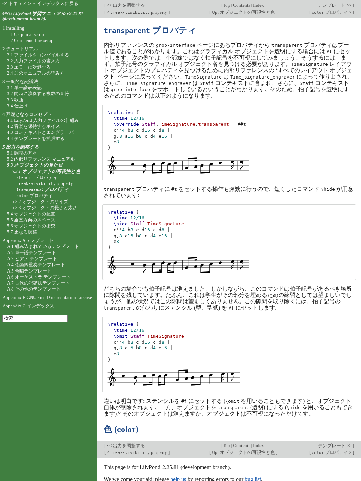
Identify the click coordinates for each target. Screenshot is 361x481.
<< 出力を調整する (126, 5)
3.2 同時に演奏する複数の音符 (38, 93)
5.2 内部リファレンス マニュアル (41, 159)
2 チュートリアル (20, 48)
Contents (241, 5)
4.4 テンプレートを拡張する (36, 138)
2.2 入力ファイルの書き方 (33, 60)
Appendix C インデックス (28, 305)
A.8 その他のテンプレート (34, 289)
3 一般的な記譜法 (20, 81)
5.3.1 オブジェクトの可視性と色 (46, 171)
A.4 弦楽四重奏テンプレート (36, 264)
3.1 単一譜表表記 (24, 87)
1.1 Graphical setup (25, 34)
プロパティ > (332, 12)
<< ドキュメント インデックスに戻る (40, 3)
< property (137, 12)
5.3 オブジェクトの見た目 (35, 165)
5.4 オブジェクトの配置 (31, 214)
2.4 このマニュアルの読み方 (36, 73)
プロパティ (36, 177)
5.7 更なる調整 (22, 232)
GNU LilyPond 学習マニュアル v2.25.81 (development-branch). (43, 16)
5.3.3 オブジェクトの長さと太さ (44, 207)
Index (258, 5)
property (44, 183)
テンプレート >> (335, 5)
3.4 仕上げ (17, 105)
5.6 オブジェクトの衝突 (31, 226)
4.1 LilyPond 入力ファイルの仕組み (43, 120)
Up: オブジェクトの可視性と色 (243, 12)
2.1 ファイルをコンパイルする (38, 54)
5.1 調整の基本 (22, 153)
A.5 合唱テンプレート (29, 271)
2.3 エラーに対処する (29, 67)
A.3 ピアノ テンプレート (32, 258)
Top (226, 5)
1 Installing (13, 28)
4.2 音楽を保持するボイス (33, 126)
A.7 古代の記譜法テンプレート (38, 283)
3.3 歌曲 (15, 99)
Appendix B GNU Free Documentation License (47, 297)
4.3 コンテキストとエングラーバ (40, 132)
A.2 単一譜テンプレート (31, 252)
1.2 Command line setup (30, 40)
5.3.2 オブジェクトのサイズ (40, 201)
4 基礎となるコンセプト (27, 114)
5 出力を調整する (20, 147)
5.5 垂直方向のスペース (31, 220)
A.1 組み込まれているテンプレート (43, 246)
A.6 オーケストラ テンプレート (39, 277)
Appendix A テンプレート (28, 240)
